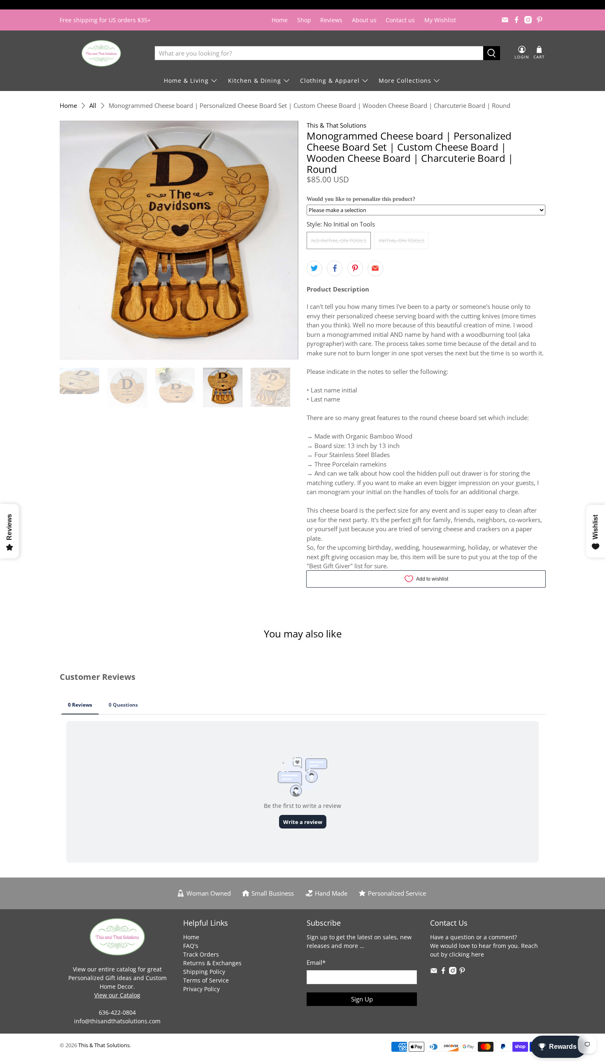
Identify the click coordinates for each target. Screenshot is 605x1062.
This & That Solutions (336, 125)
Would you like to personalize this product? (361, 199)
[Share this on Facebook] (334, 268)
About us (364, 20)
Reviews (331, 20)
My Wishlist (440, 20)
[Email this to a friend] (375, 268)
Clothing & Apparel (330, 80)
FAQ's (190, 946)
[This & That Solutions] (101, 53)
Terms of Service (206, 980)
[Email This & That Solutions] (505, 19)
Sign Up (362, 999)
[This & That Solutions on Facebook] (516, 19)
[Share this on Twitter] (314, 268)
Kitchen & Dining (254, 80)
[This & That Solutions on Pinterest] (539, 19)
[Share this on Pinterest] (355, 268)
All (92, 106)
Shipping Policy (204, 972)
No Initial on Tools (338, 240)
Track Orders (201, 954)
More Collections (405, 80)
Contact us (400, 20)
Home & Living (186, 80)
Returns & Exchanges (212, 963)
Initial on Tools (401, 240)
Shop (304, 20)
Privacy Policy (201, 989)
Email (316, 962)
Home (280, 20)
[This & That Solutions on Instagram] (528, 19)
